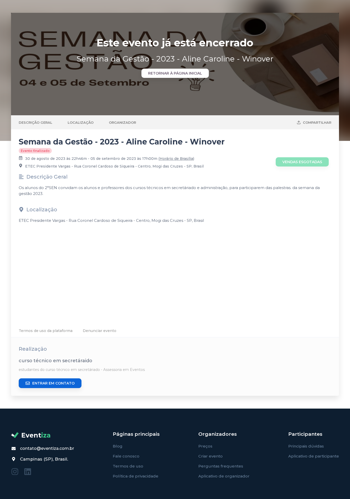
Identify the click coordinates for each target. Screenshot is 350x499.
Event (36, 435)
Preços (205, 446)
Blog (117, 446)
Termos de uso (128, 466)
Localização (81, 122)
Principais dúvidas (306, 446)
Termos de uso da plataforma (46, 330)
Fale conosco (126, 456)
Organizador (122, 122)
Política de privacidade (135, 476)
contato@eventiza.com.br (47, 448)
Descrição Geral (35, 122)
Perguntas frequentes (220, 466)
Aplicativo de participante (313, 456)
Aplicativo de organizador (224, 476)
